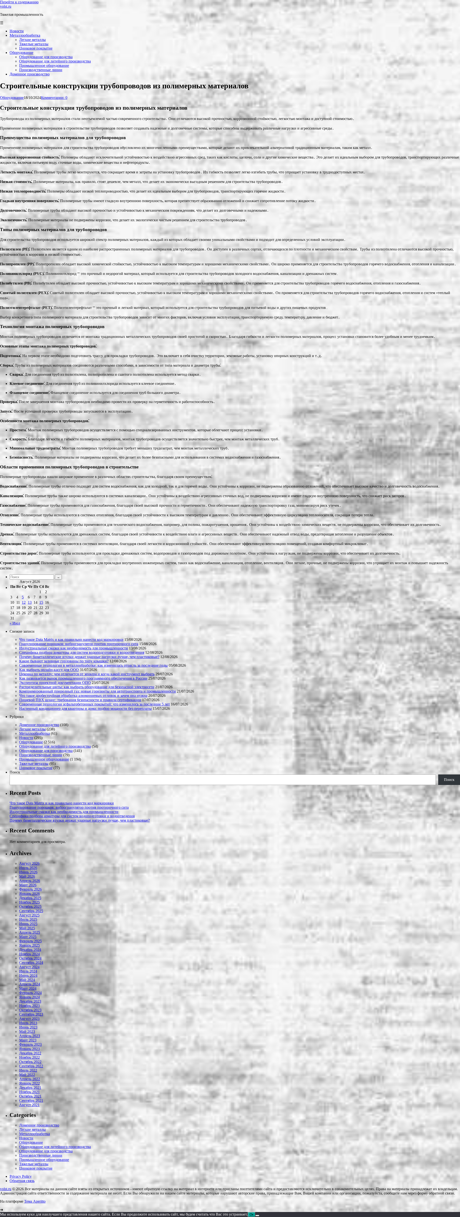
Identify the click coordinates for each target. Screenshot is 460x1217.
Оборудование (12, 98)
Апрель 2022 (29, 1079)
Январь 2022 (29, 1083)
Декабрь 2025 (30, 898)
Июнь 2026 (28, 872)
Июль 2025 (28, 919)
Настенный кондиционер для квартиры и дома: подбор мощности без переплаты (85, 708)
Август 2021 (29, 1105)
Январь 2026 (29, 894)
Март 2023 (27, 1040)
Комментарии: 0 (54, 98)
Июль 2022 (28, 1070)
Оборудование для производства (46, 751)
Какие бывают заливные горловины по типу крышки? (64, 661)
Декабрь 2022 (30, 1053)
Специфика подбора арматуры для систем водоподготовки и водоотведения (81, 652)
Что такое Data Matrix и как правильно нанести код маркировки (71, 639)
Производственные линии (40, 755)
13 (30, 602)
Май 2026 (27, 876)
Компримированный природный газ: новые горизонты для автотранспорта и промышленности (97, 691)
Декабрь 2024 (30, 950)
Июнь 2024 (28, 975)
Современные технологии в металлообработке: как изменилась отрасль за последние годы (93, 665)
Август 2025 (29, 915)
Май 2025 (27, 928)
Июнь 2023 (28, 1027)
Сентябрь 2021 (31, 1100)
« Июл (15, 623)
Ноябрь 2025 (29, 902)
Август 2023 (29, 1019)
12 (24, 602)
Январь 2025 (29, 945)
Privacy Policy (21, 1176)
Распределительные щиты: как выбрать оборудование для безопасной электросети (86, 687)
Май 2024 (27, 980)
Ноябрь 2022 (29, 1057)
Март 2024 (27, 988)
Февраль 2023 (30, 1044)
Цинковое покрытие (35, 768)
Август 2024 (29, 967)
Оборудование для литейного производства (55, 746)
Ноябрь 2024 (29, 954)
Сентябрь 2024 (31, 963)
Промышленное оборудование (44, 759)
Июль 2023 (28, 1023)
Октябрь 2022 (30, 1062)
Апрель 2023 (29, 1036)
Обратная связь (22, 1181)
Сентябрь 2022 (31, 1066)
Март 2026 (27, 885)
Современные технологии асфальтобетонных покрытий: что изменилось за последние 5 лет (94, 704)
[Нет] (257, 1215)
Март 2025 (27, 937)
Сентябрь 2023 (31, 1014)
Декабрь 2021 (30, 1088)
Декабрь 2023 (30, 1001)
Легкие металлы (32, 729)
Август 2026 (29, 863)
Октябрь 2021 (30, 1096)
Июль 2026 (28, 868)
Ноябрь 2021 (29, 1092)
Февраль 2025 (30, 941)
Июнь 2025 (28, 924)
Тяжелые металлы (33, 764)
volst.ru (5, 6)
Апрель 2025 (29, 932)
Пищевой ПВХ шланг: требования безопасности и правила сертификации (80, 700)
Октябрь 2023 (30, 1010)
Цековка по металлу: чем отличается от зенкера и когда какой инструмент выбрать (87, 674)
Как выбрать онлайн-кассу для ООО (49, 670)
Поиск (15, 772)
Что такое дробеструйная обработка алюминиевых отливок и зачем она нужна (83, 696)
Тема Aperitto (35, 1201)
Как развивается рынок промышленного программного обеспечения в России (83, 678)
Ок (251, 1214)
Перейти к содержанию (19, 2)
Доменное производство (39, 725)
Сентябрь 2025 (31, 911)
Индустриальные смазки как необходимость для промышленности (73, 648)
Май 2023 (27, 1031)
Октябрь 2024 (30, 958)
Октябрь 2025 (30, 906)
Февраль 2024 (30, 993)
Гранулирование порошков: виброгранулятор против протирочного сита (78, 644)
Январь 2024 (29, 997)
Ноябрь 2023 (29, 1006)
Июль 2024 (28, 971)
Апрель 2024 (29, 984)
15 (41, 602)
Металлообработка (34, 733)
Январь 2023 (29, 1049)
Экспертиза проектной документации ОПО (55, 683)
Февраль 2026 (30, 889)
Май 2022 (27, 1075)
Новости (26, 738)
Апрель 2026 (29, 881)
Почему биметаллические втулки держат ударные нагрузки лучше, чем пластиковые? (89, 657)
